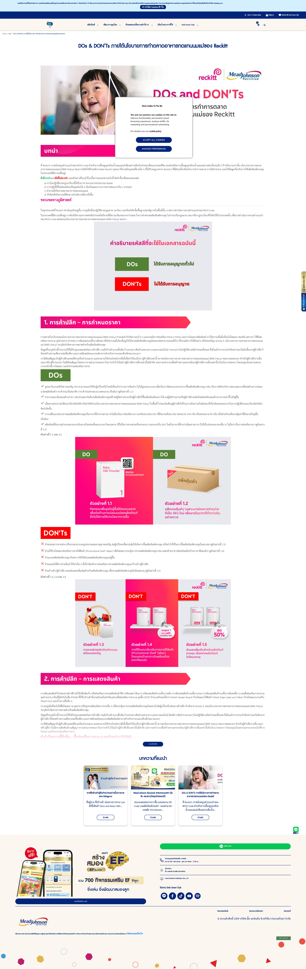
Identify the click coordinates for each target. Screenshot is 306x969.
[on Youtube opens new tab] (189, 895)
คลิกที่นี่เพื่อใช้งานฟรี (80, 901)
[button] (265, 25)
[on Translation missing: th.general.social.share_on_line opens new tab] (164, 895)
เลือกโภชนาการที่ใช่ (165, 24)
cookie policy (155, 131)
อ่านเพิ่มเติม (153, 744)
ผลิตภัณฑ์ (91, 24)
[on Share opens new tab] (172, 895)
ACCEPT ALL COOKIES (154, 140)
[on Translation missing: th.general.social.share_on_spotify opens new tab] (197, 895)
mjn (10, 33)
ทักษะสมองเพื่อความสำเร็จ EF (137, 24)
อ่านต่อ (105, 817)
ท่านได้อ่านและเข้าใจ (153, 7)
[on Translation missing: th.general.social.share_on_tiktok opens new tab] (181, 895)
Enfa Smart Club (188, 24)
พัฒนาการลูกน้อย (110, 24)
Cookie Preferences (283, 938)
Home (4, 33)
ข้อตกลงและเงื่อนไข (135, 933)
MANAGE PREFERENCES (154, 149)
